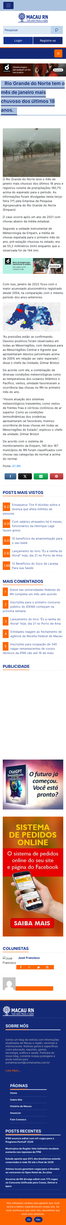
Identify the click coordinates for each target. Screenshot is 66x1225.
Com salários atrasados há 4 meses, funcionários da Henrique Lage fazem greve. (32, 526)
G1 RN (16, 466)
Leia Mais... (13, 1070)
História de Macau (21, 1106)
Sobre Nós (16, 1099)
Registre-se (48, 40)
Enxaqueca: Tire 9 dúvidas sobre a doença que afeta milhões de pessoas (31, 509)
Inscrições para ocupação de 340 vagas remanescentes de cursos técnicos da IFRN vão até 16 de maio (30, 648)
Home (13, 1092)
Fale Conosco (18, 1119)
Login (18, 40)
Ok (28, 1219)
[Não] (61, 1212)
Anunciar (15, 1112)
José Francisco (29, 958)
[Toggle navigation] (8, 5)
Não (38, 1219)
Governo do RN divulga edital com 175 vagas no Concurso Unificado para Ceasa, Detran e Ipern (32, 1183)
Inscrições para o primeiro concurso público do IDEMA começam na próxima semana (31, 606)
